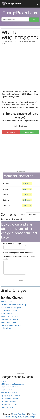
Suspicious (11, 132)
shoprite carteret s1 (8, 390)
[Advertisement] (20, 67)
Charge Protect (14, 3)
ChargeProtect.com (19, 414)
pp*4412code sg (6, 313)
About (34, 414)
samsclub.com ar (7, 407)
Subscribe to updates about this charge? (18, 252)
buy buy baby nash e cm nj (10, 395)
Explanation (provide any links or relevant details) (19, 257)
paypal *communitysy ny (10, 387)
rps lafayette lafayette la (9, 319)
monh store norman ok (9, 310)
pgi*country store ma (8, 322)
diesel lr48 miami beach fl (10, 398)
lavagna (3, 381)
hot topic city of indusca (9, 316)
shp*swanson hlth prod (9, 404)
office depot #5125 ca (8, 401)
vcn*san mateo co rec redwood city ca (14, 304)
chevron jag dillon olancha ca (11, 325)
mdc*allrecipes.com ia (9, 392)
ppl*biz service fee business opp (12, 384)
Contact (7, 416)
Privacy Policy (17, 416)
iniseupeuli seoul (6, 301)
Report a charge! (29, 416)
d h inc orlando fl (6, 328)
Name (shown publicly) (12, 243)
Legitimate (29, 132)
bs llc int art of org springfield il (11, 307)
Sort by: (23, 214)
